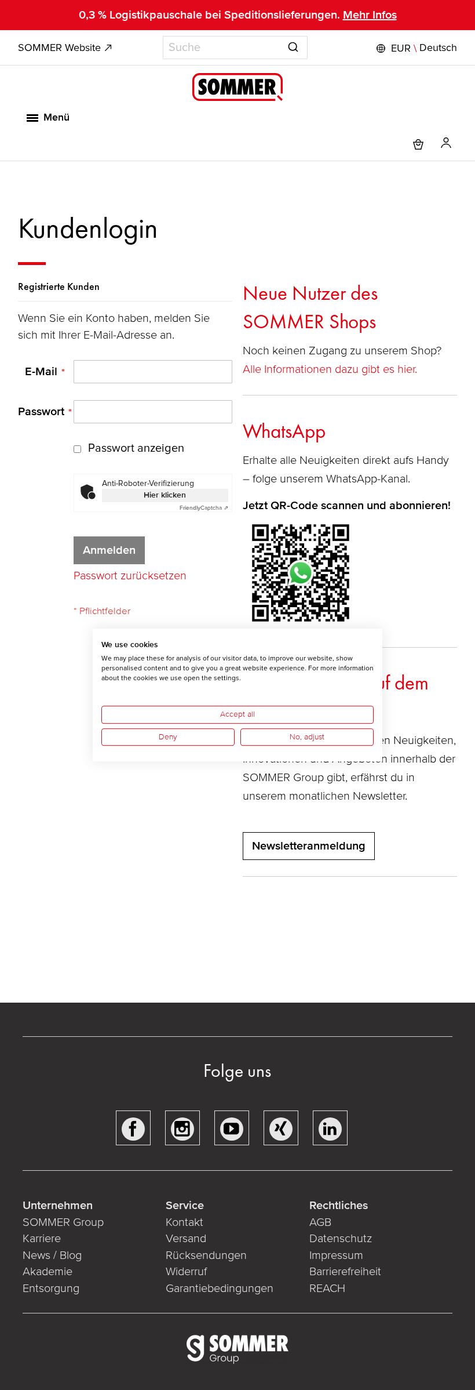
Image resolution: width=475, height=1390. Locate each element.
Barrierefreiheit (345, 1272)
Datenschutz (340, 1239)
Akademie (49, 1272)
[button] (415, 48)
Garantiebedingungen (219, 1288)
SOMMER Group (63, 1222)
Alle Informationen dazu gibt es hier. (331, 369)
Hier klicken (165, 495)
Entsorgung (51, 1288)
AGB (320, 1222)
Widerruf (186, 1272)
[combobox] (235, 47)
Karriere (42, 1239)
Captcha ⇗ (204, 508)
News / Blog (52, 1255)
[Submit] (293, 45)
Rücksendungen (206, 1255)
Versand (186, 1239)
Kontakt (184, 1222)
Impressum (336, 1255)
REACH (327, 1288)
